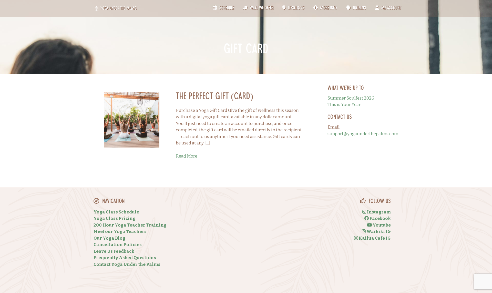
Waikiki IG (378, 231)
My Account (390, 8)
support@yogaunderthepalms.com (362, 133)
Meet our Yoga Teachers (120, 231)
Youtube (381, 225)
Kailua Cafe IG (374, 238)
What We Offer (261, 8)
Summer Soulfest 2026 (350, 98)
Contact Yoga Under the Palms (127, 264)
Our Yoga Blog (109, 238)
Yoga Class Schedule (116, 212)
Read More (186, 156)
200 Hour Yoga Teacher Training (130, 225)
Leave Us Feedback (114, 251)
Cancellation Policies (118, 244)
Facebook (380, 218)
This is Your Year (344, 104)
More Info (328, 8)
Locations (295, 8)
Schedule (226, 8)
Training (359, 8)
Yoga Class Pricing (115, 218)
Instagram (378, 212)
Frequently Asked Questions (125, 257)
